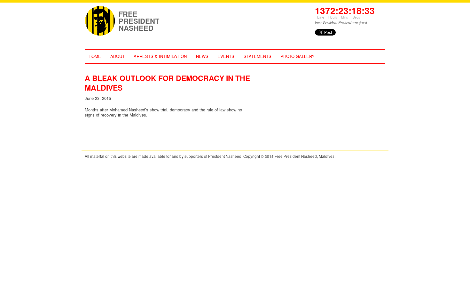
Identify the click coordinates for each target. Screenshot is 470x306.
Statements (257, 56)
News (202, 56)
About (117, 56)
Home (95, 56)
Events (225, 56)
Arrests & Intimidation (160, 56)
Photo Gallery (297, 56)
